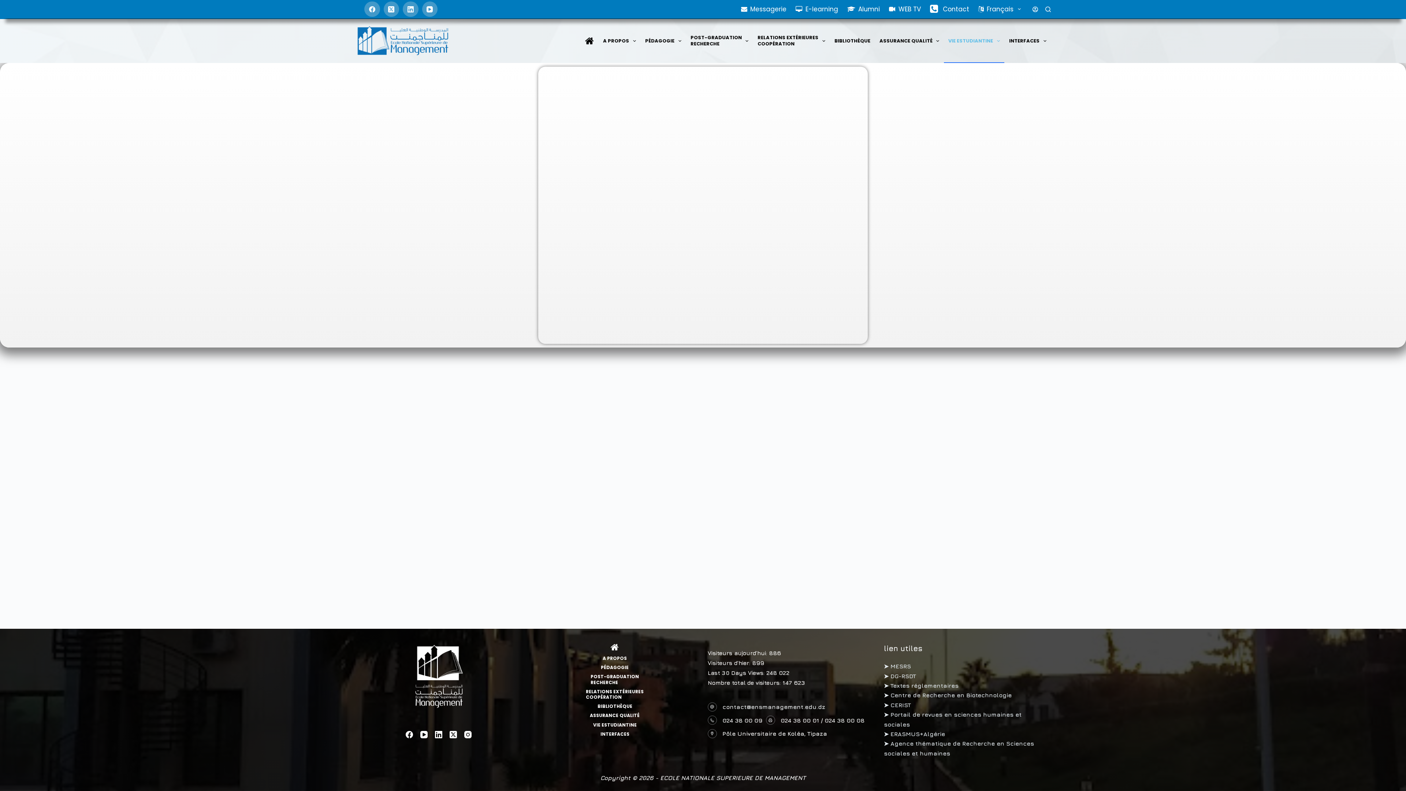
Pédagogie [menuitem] (659, 40)
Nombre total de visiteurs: (745, 683)
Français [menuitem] (1000, 9)
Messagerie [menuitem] (768, 9)
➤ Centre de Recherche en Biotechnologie (948, 695)
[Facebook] (372, 9)
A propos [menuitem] (616, 40)
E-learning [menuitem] (822, 9)
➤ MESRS (897, 666)
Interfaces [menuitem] (1024, 40)
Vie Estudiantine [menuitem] (970, 40)
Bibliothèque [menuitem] (852, 40)
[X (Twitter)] (391, 9)
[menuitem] (590, 41)
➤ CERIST (897, 705)
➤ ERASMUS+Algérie (914, 734)
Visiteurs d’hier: (730, 663)
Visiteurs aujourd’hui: (738, 653)
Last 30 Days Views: (737, 673)
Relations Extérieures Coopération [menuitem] (788, 40)
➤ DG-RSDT (900, 676)
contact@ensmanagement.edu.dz (773, 706)
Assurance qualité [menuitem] (906, 40)
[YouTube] (430, 9)
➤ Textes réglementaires (921, 685)
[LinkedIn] (411, 9)
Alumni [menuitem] (869, 9)
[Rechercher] (1048, 9)
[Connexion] (1035, 9)
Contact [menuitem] (956, 9)
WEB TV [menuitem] (910, 9)
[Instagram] (468, 734)
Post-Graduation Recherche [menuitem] (716, 40)
